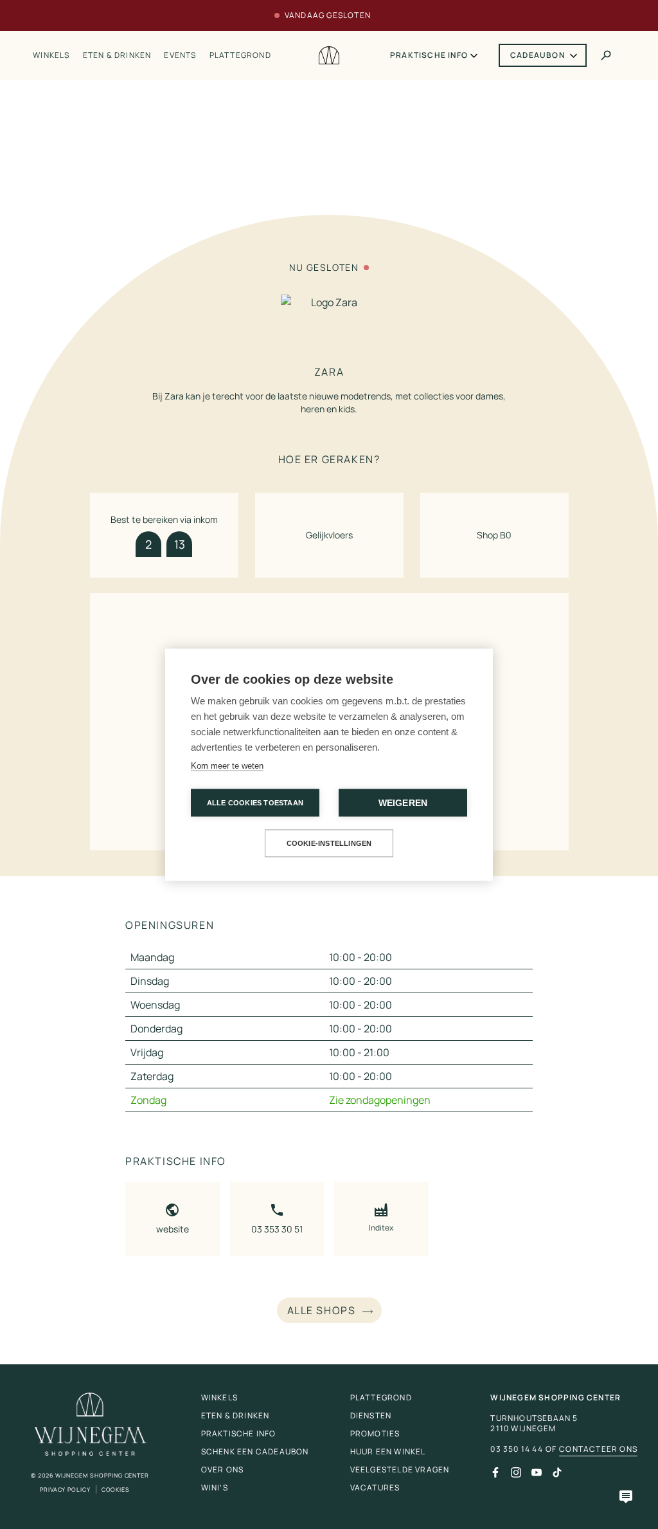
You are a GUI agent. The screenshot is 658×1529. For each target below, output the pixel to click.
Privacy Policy (65, 1489)
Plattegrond (240, 55)
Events (180, 55)
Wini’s (214, 1487)
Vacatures (375, 1487)
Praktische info (429, 55)
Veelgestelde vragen (400, 1469)
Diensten (371, 1415)
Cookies (116, 1489)
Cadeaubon (537, 55)
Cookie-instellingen (329, 843)
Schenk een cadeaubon (255, 1451)
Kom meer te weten (227, 765)
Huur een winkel (388, 1451)
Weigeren (403, 802)
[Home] (329, 55)
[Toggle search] (606, 55)
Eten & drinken (117, 55)
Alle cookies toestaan (255, 802)
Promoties (375, 1433)
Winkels (51, 55)
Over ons (222, 1469)
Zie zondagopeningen (380, 1100)
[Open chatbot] (626, 1497)
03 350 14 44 (516, 1449)
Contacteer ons (598, 1449)
